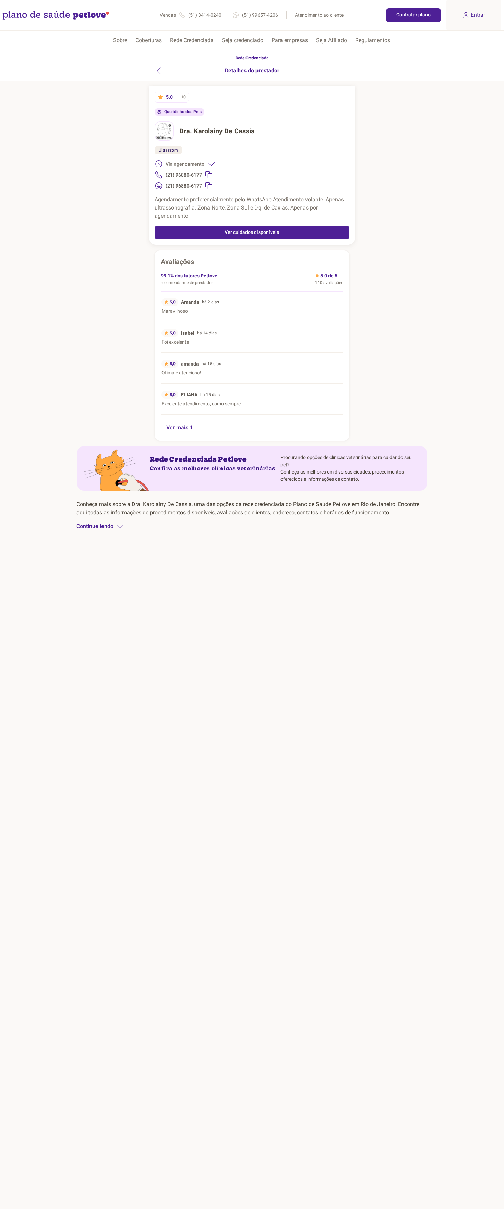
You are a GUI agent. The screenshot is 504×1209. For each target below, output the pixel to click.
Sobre (120, 40)
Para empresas (290, 40)
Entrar (478, 15)
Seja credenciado (242, 40)
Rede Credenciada (192, 40)
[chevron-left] (159, 71)
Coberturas (148, 40)
